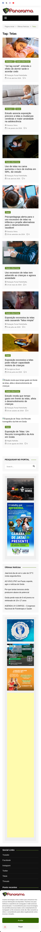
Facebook (7, 860)
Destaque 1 (10, 61)
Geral (18, 109)
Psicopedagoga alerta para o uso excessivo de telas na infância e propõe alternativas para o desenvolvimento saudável (20, 222)
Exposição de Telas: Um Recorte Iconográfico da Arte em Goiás (19, 434)
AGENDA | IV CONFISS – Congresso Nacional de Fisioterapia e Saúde (20, 607)
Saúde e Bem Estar (22, 61)
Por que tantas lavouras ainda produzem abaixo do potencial (17, 590)
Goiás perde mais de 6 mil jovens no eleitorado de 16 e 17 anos (19, 599)
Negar (20, 927)
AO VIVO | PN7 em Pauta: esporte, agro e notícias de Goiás (19, 582)
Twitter (5, 871)
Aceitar (20, 920)
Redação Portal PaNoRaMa (17, 75)
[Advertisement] (20, 765)
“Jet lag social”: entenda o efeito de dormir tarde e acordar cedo (18, 69)
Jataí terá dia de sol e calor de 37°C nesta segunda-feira (19, 574)
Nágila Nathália (12, 441)
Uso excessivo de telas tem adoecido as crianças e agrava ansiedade (20, 275)
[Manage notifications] (5, 927)
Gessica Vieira (12, 125)
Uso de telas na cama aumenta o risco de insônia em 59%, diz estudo (20, 169)
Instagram (6, 866)
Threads (6, 881)
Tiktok (5, 876)
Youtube (6, 855)
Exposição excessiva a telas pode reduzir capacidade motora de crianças (19, 363)
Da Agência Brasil (13, 369)
